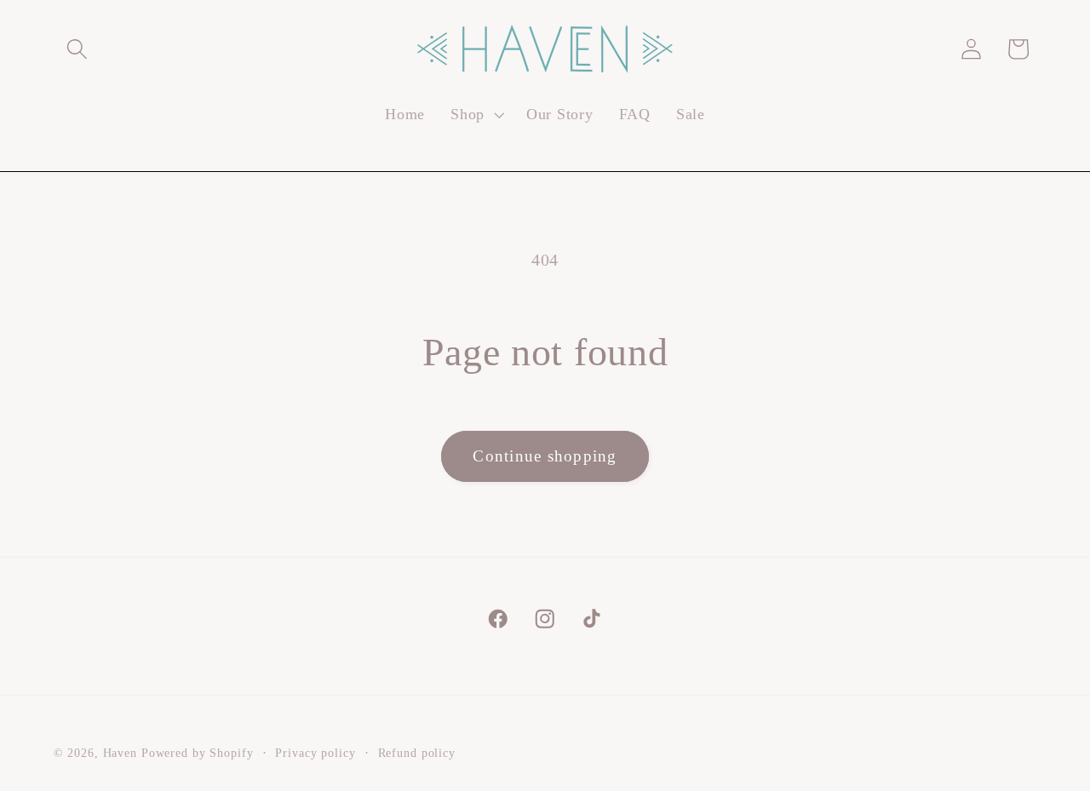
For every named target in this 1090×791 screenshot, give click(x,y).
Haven (120, 754)
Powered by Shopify (197, 754)
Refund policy (417, 754)
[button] (77, 49)
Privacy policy (315, 754)
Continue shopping (545, 456)
